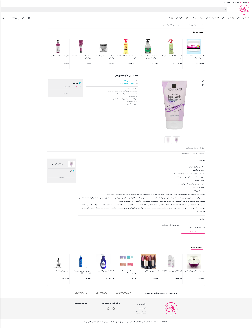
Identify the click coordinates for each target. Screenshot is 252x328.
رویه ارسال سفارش (141, 311)
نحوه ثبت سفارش (141, 313)
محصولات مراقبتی (197, 25)
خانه (204, 25)
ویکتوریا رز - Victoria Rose (127, 83)
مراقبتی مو (188, 25)
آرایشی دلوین (146, 322)
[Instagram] (108, 308)
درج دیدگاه (193, 232)
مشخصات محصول (184, 154)
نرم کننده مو (125, 81)
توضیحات (201, 154)
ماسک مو (181, 25)
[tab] (202, 154)
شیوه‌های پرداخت (141, 308)
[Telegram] (113, 308)
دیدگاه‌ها (194, 154)
